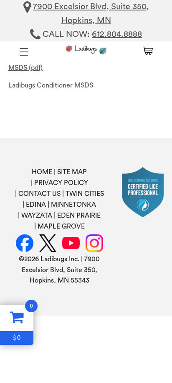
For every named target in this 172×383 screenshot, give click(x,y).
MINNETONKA (73, 204)
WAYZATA (36, 215)
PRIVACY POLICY (61, 183)
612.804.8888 (117, 34)
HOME (42, 172)
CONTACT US (39, 193)
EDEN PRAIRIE (79, 215)
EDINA (36, 204)
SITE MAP (72, 172)
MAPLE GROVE (61, 226)
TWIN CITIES (85, 193)
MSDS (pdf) (25, 67)
